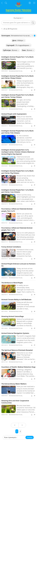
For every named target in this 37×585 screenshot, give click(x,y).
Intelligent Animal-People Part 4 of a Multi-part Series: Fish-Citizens (17, 132)
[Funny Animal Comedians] (8, 253)
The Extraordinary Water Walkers (13, 384)
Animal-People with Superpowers (14, 114)
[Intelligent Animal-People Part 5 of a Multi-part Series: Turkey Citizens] (8, 103)
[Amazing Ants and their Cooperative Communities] (8, 409)
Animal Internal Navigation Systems (15, 333)
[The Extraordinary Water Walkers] (8, 390)
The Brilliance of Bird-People (12, 283)
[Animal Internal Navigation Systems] (8, 339)
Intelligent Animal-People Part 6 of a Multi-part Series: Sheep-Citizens (17, 77)
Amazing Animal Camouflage (12, 316)
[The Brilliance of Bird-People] (8, 289)
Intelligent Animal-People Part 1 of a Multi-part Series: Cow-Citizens (17, 191)
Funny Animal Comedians (11, 247)
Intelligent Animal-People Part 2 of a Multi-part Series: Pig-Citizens (17, 172)
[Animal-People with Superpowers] (8, 120)
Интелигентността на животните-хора (15, 72)
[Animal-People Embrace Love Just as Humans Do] (8, 272)
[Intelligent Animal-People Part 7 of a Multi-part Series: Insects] (8, 65)
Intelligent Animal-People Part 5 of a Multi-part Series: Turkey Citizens (17, 96)
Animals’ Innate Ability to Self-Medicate (16, 299)
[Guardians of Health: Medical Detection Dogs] (8, 373)
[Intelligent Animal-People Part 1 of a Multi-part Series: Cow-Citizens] (8, 198)
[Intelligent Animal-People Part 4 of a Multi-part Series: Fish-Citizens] (8, 139)
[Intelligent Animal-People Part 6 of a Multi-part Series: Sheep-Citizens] (8, 84)
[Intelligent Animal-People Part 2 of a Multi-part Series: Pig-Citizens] (8, 179)
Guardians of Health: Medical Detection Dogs (18, 367)
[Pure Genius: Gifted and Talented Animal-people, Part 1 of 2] (8, 236)
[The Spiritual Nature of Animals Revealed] (8, 356)
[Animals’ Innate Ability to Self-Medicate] (8, 306)
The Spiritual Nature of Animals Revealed (17, 350)
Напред (29, 437)
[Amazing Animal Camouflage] (8, 322)
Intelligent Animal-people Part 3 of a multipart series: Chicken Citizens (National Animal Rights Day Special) (17, 152)
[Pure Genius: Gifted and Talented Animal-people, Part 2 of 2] (8, 217)
